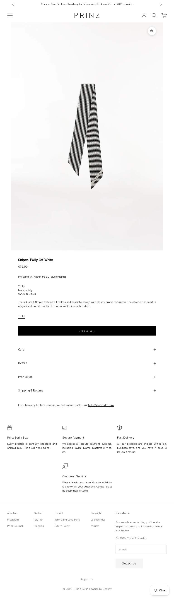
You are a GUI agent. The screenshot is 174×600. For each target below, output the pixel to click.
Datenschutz (98, 519)
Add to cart (87, 330)
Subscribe (129, 563)
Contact (38, 513)
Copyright (96, 513)
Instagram (13, 519)
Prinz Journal (15, 526)
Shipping (39, 526)
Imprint (59, 513)
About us (12, 513)
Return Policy (62, 526)
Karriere (95, 526)
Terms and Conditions (67, 519)
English (84, 579)
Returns (38, 519)
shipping (61, 276)
